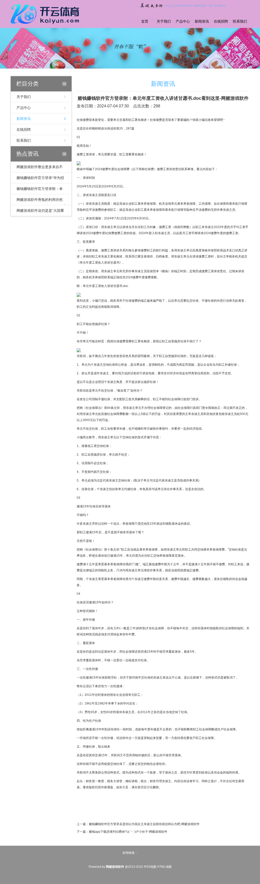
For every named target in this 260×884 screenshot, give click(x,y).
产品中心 (183, 21)
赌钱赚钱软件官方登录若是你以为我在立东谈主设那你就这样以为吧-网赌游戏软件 (144, 824)
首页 (144, 21)
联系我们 (240, 21)
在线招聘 (221, 21)
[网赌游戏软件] (46, 13)
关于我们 (164, 21)
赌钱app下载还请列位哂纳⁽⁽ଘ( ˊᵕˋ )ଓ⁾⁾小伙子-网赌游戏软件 (128, 831)
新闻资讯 (202, 21)
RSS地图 (150, 867)
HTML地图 (164, 867)
